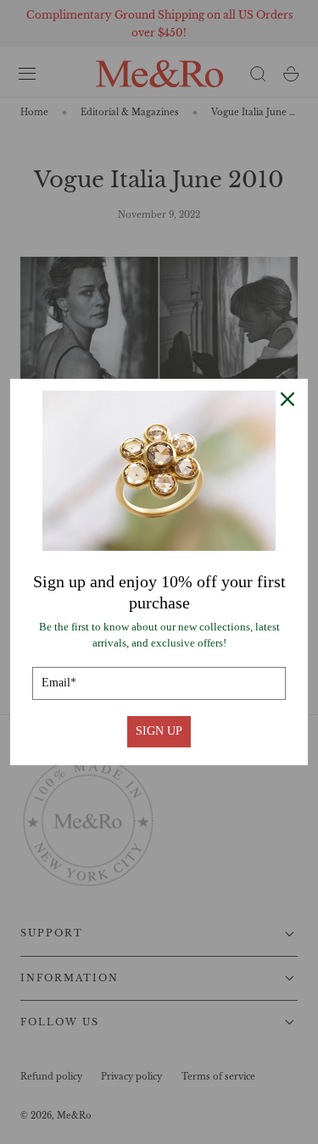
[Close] (287, 399)
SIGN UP (159, 731)
